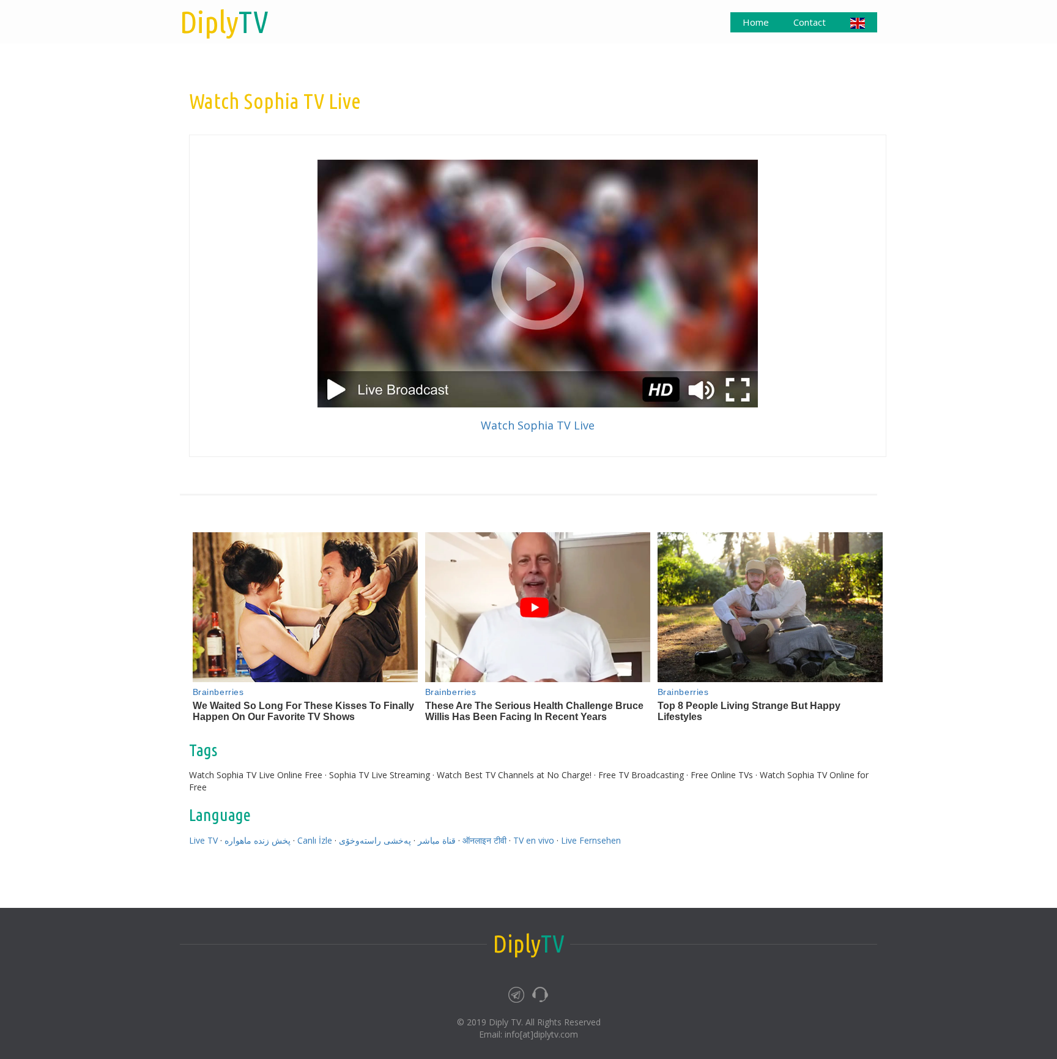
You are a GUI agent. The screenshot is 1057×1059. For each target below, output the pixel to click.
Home (756, 22)
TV (224, 21)
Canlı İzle (314, 840)
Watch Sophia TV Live (538, 425)
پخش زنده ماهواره (257, 840)
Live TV (203, 840)
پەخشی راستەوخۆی (375, 840)
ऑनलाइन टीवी (484, 840)
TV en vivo (533, 840)
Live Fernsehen (591, 840)
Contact (809, 22)
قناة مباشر (437, 840)
